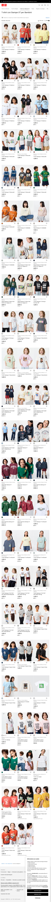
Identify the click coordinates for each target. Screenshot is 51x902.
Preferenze (37, 898)
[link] (27, 1)
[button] (49, 8)
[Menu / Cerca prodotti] (47, 5)
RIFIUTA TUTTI (37, 894)
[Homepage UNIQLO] (4, 5)
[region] (37, 879)
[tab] (5, 8)
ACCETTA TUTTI (37, 890)
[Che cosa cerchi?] (39, 5)
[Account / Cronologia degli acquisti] (42, 5)
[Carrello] (45, 5)
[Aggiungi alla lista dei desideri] (14, 45)
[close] (1, 1)
